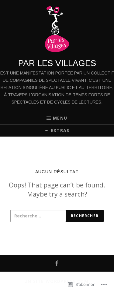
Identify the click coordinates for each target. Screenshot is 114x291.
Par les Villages (57, 63)
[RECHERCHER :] (38, 216)
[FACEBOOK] (57, 263)
